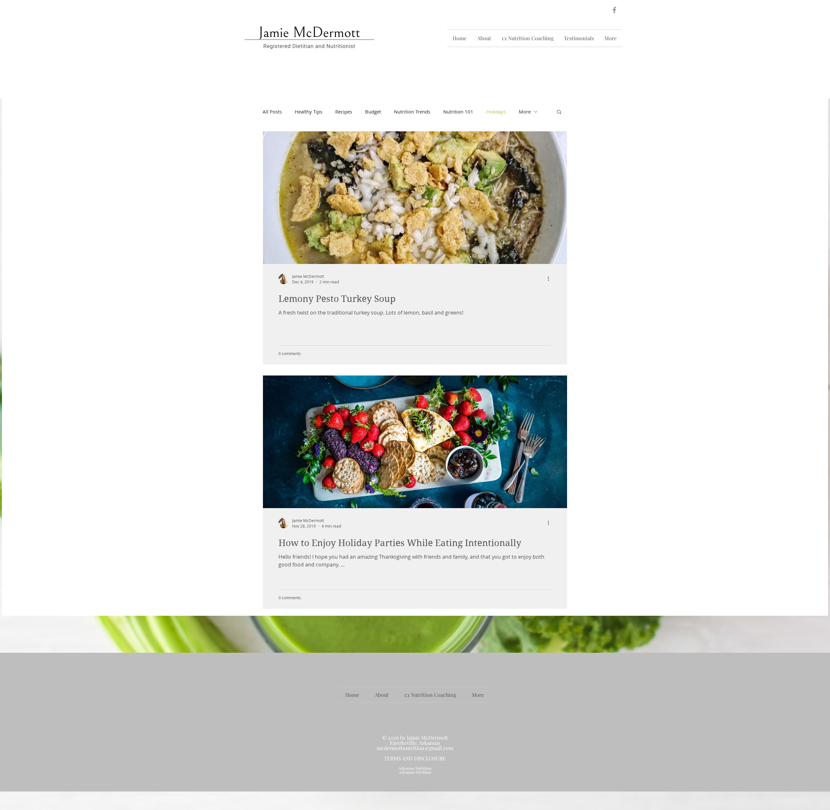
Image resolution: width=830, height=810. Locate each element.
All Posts (272, 111)
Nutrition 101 (458, 111)
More (525, 111)
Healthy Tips (308, 111)
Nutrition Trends (412, 111)
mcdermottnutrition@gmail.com (415, 747)
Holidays (496, 111)
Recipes (343, 111)
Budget (373, 111)
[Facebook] (614, 10)
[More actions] (550, 279)
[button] (559, 112)
